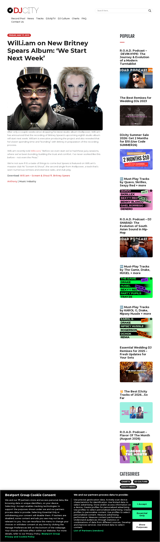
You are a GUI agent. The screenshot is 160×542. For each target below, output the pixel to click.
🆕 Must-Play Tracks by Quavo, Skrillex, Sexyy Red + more (134, 182)
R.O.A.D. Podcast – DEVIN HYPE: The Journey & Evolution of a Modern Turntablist (134, 57)
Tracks (40, 18)
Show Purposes (142, 525)
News (30, 18)
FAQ (84, 18)
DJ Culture (64, 18)
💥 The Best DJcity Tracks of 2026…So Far (134, 395)
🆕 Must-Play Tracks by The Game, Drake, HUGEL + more (135, 270)
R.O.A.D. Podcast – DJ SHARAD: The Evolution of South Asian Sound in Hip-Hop (135, 226)
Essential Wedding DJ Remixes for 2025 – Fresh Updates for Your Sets (136, 352)
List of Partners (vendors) (88, 530)
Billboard (35, 150)
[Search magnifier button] (150, 10)
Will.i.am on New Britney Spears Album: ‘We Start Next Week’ (47, 50)
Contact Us (17, 21)
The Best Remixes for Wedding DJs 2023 (135, 99)
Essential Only (142, 514)
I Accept (142, 504)
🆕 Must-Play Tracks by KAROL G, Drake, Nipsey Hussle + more (135, 310)
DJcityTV (51, 18)
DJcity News (128, 487)
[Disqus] (55, 230)
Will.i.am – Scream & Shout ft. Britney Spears (45, 175)
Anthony (12, 181)
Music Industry (27, 181)
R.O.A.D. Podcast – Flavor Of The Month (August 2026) (135, 435)
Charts (75, 18)
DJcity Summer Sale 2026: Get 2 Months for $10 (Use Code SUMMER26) (134, 139)
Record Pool (18, 18)
